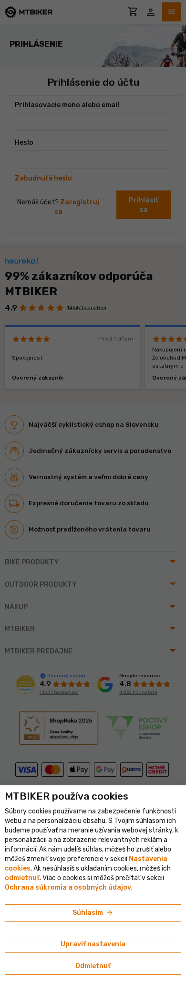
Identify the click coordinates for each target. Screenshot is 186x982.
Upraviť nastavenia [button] (93, 944)
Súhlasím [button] (93, 913)
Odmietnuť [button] (93, 966)
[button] (22, 878)
